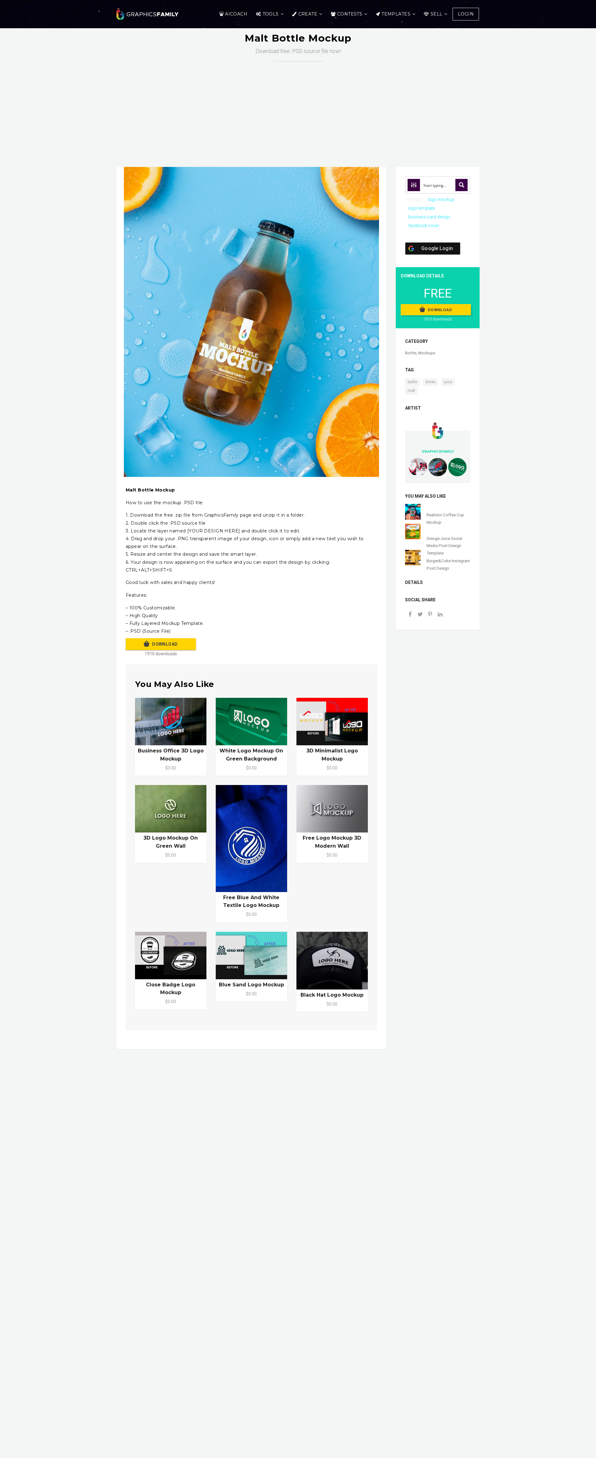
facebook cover (423, 225)
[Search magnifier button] (461, 185)
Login (466, 14)
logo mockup (441, 199)
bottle (412, 382)
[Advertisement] (302, 108)
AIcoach (236, 14)
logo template (421, 208)
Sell (437, 14)
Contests (349, 14)
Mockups (426, 353)
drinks (430, 382)
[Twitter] (420, 614)
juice (448, 382)
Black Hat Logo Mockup (331, 995)
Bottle (410, 353)
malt (411, 390)
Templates (396, 14)
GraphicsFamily (438, 451)
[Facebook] (410, 614)
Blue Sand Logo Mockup (251, 985)
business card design (429, 216)
